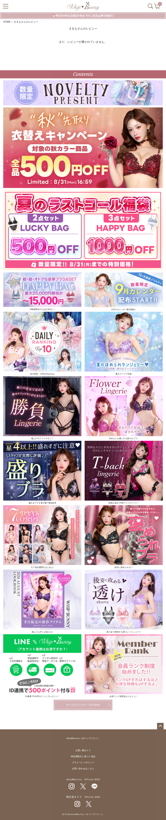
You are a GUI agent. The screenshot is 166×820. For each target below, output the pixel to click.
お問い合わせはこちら (83, 769)
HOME (7, 21)
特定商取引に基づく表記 (83, 756)
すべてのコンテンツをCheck (83, 704)
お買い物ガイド (83, 750)
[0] (157, 7)
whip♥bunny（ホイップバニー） (83, 738)
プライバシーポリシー (83, 762)
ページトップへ (160, 726)
